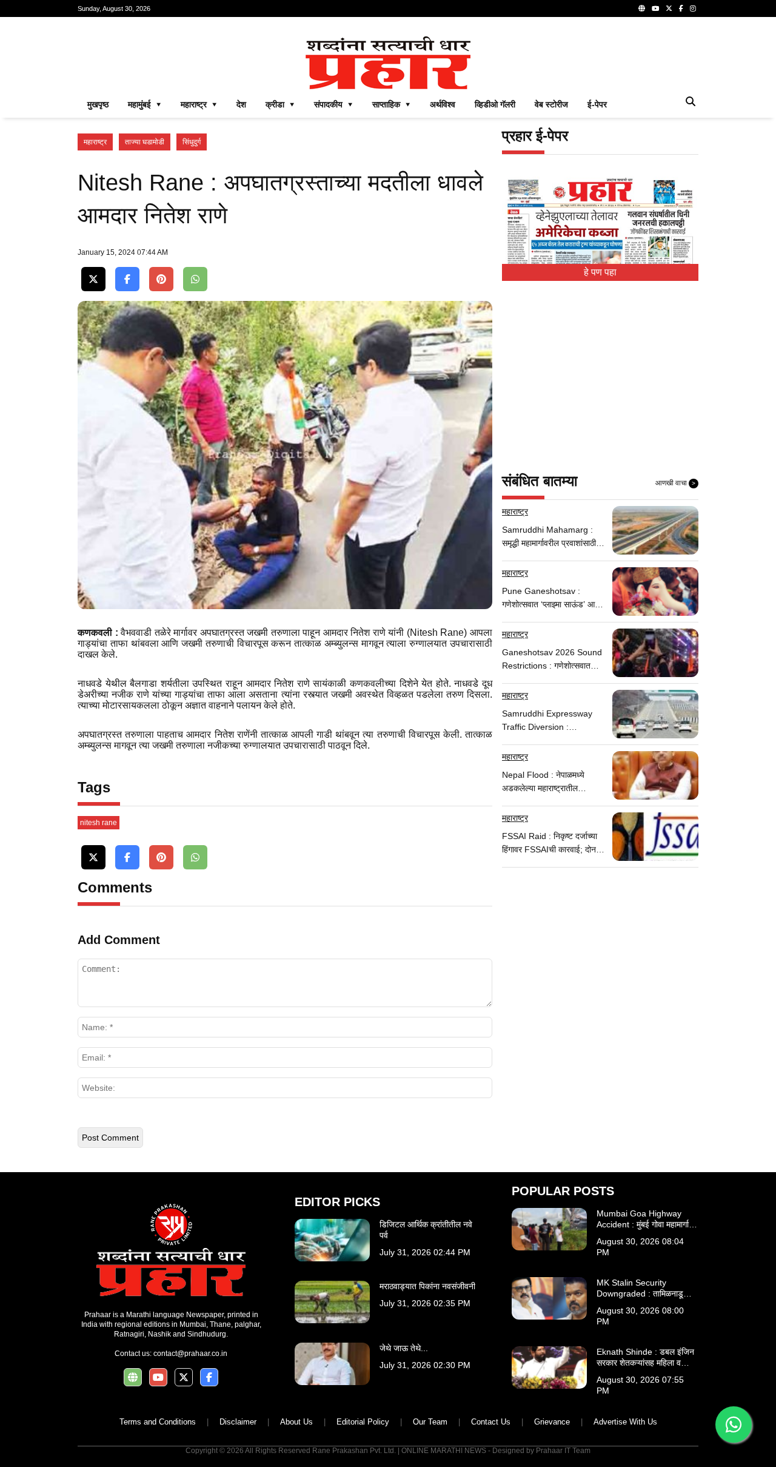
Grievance (552, 1421)
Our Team (430, 1421)
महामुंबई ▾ (144, 104)
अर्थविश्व (442, 104)
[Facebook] (681, 8)
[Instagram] (693, 8)
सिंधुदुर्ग (191, 142)
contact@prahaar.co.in (190, 1353)
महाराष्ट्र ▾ (199, 104)
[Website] (641, 8)
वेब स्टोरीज (551, 104)
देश (241, 104)
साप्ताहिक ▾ (391, 104)
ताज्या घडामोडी (144, 142)
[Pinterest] (161, 279)
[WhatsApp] (195, 279)
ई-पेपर (597, 104)
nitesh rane (98, 822)
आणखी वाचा (675, 483)
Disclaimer (237, 1421)
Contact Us (490, 1421)
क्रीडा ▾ (280, 104)
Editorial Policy (362, 1421)
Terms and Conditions (157, 1421)
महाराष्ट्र (95, 142)
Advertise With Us (625, 1421)
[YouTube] (655, 8)
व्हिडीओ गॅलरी (495, 104)
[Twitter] (669, 8)
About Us (296, 1421)
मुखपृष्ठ (98, 104)
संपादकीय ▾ (333, 104)
